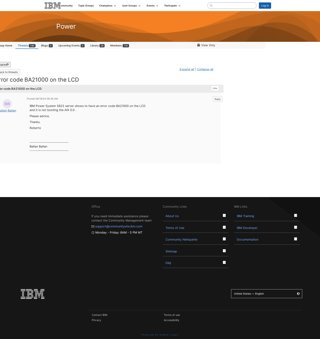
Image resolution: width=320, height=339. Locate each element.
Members (119, 45)
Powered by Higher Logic (160, 334)
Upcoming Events (70, 45)
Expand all (187, 69)
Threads (26, 45)
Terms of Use (175, 228)
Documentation (247, 239)
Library (96, 45)
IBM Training (245, 216)
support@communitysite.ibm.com (118, 226)
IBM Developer (247, 228)
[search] (211, 5)
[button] (107, 5)
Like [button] (215, 88)
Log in (265, 5)
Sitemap (171, 251)
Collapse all (205, 69)
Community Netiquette (181, 239)
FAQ (168, 263)
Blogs (46, 45)
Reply (218, 99)
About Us (172, 216)
